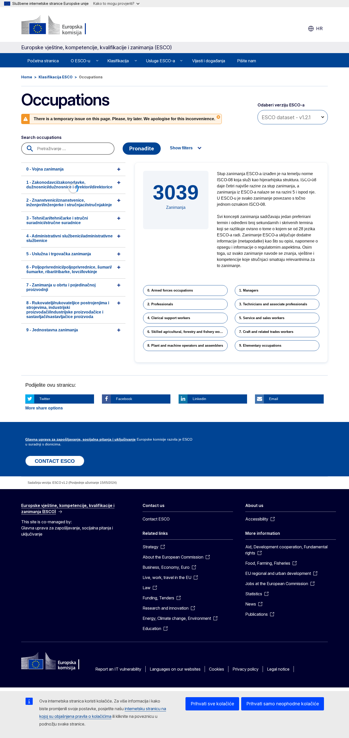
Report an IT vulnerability (118, 669)
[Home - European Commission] (62, 25)
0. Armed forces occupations (170, 290)
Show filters (181, 148)
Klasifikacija (118, 60)
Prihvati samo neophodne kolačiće (282, 703)
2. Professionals (160, 304)
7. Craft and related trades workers (266, 332)
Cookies (216, 669)
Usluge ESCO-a (160, 60)
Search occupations (41, 137)
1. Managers (248, 290)
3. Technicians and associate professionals (273, 304)
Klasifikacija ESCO (56, 77)
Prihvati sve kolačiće (212, 703)
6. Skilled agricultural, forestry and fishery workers (187, 332)
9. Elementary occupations (260, 345)
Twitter (44, 399)
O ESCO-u (80, 60)
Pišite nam (246, 60)
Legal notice (278, 669)
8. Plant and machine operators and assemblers (185, 345)
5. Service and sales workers (261, 318)
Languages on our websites (175, 669)
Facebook (124, 399)
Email (273, 399)
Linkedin (199, 399)
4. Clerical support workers (168, 318)
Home (26, 77)
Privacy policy (245, 669)
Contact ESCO (156, 519)
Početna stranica (43, 60)
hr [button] (319, 28)
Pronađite (141, 149)
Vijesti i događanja (208, 60)
